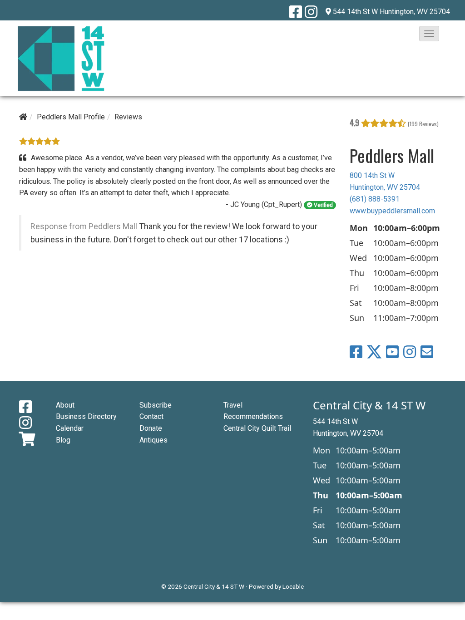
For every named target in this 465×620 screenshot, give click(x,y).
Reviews (128, 117)
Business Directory (86, 416)
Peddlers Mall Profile (71, 117)
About (65, 405)
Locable (293, 586)
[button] (429, 33)
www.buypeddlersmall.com (392, 211)
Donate (150, 428)
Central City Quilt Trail (257, 428)
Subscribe (155, 405)
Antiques (153, 440)
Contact (151, 416)
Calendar (70, 428)
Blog (63, 440)
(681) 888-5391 (375, 199)
